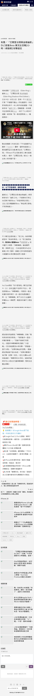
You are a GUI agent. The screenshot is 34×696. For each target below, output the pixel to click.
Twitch (4, 540)
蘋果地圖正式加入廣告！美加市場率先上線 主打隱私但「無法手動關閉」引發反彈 (23, 609)
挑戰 (14, 288)
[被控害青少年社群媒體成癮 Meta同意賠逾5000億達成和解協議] (7, 640)
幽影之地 (28, 533)
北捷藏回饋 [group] (5, 10)
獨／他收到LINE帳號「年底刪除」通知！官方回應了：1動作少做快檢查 (23, 590)
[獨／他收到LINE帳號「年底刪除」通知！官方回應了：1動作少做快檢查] (7, 591)
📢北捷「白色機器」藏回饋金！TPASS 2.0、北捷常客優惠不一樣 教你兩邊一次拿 (16, 454)
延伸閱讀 (4, 547)
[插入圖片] (26, 666)
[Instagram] (14, 684)
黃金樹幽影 (20, 533)
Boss (18, 536)
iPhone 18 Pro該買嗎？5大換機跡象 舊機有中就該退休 (23, 514)
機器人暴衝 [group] (28, 10)
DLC (12, 533)
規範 (3, 666)
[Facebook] (11, 684)
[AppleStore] (23, 684)
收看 (14, 149)
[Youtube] (28, 2)
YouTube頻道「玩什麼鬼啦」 (9, 280)
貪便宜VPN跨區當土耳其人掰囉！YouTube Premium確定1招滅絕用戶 (23, 575)
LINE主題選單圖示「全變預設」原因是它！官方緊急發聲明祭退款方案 (23, 629)
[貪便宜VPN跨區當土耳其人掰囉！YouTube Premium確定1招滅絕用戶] (7, 576)
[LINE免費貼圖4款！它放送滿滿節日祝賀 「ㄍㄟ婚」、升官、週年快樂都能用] (7, 620)
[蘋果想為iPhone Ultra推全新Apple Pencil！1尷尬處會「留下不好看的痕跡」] (7, 506)
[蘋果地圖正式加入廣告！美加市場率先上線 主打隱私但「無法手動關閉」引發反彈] (7, 610)
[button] (30, 2)
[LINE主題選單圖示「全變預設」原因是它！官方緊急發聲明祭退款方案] (7, 630)
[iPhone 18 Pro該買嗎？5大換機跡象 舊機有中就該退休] (7, 515)
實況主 (12, 536)
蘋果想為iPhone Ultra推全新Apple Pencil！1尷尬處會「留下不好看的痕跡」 (23, 505)
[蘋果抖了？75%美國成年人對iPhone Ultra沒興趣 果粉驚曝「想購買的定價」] (7, 525)
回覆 (31, 666)
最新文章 (5, 5)
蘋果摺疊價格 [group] (17, 10)
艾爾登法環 (5, 533)
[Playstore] (20, 684)
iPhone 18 (4, 498)
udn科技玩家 (4, 38)
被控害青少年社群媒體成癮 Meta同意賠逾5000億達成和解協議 (23, 639)
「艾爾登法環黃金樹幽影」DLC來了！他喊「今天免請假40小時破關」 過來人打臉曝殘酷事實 (23, 553)
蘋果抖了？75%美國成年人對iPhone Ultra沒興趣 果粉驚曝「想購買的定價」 (23, 524)
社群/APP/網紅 (24, 5)
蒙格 (24, 536)
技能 (10, 540)
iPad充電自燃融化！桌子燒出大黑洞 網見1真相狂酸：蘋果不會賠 (23, 563)
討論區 (3, 648)
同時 (18, 152)
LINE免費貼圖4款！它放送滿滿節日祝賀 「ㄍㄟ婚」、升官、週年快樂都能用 (23, 619)
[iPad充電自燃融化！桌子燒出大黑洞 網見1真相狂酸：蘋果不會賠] (7, 564)
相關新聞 (4, 583)
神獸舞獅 (4, 536)
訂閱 (24, 688)
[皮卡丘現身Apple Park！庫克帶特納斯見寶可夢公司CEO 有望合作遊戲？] (7, 600)
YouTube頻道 (10, 231)
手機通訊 (13, 5)
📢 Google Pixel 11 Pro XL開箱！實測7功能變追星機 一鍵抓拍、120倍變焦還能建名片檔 (16, 439)
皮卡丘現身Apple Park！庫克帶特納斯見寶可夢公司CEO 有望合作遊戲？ (23, 599)
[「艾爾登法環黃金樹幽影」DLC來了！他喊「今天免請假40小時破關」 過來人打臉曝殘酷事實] (7, 554)
